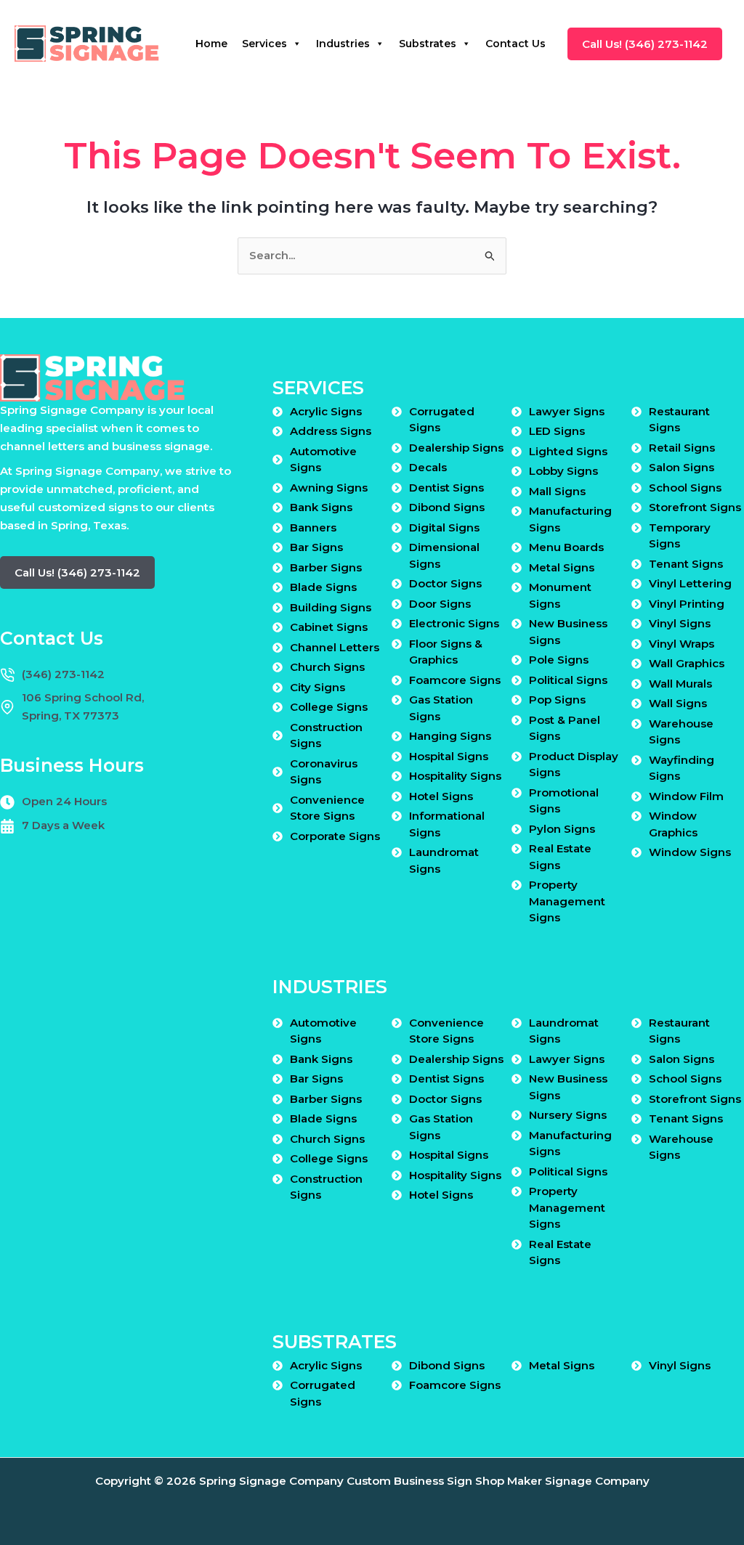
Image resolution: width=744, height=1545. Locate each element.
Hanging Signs (450, 736)
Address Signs (330, 431)
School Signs (685, 487)
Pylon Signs (562, 829)
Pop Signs (557, 699)
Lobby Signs (563, 471)
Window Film (686, 796)
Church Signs (327, 667)
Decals (428, 467)
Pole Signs (559, 659)
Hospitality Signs (455, 776)
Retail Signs (682, 447)
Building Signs (330, 607)
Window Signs (690, 852)
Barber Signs (326, 567)
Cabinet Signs (329, 627)
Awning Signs (329, 487)
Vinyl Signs (680, 623)
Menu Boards (566, 547)
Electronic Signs (454, 623)
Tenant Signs (686, 564)
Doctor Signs (445, 583)
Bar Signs (316, 547)
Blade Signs (323, 587)
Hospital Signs (448, 756)
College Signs (329, 707)
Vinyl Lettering (690, 583)
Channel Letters (334, 647)
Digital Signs (444, 527)
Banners (313, 527)
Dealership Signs (456, 447)
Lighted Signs (568, 451)
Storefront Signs (695, 507)
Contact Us (515, 43)
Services (264, 43)
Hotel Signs (441, 796)
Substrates (427, 43)
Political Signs (568, 680)
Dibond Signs (447, 507)
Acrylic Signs (326, 411)
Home (211, 43)
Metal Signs (561, 567)
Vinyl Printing (686, 604)
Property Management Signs (567, 901)
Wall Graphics (686, 663)
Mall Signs (557, 491)
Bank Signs (321, 507)
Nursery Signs (568, 1115)
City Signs (317, 687)
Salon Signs (681, 467)
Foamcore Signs (455, 680)
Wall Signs (678, 703)
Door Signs (440, 604)
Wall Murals (680, 683)
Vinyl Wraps (681, 644)
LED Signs (557, 431)
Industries (343, 43)
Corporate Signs (335, 836)
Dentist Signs (446, 487)
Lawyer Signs (566, 411)
